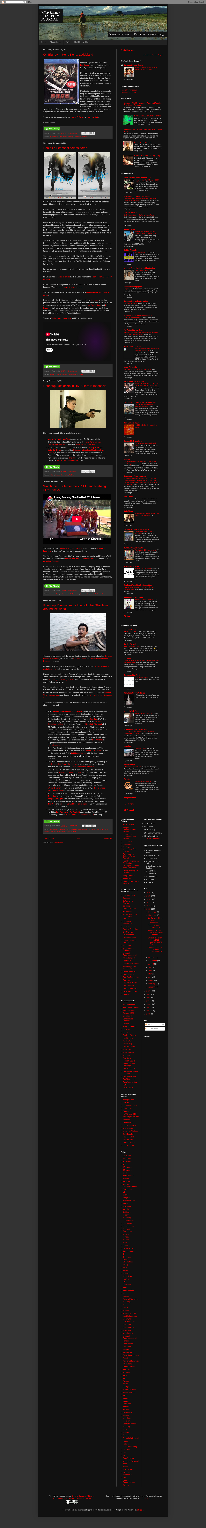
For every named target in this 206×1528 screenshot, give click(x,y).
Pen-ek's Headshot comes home (65, 148)
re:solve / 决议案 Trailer (143, 568)
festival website (54, 745)
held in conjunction (78, 753)
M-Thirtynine (127, 1319)
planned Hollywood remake (67, 460)
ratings (125, 1395)
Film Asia (126, 1029)
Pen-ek (81, 374)
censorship (127, 1218)
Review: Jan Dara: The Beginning (147, 156)
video (125, 1464)
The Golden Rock (129, 1076)
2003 (148, 1014)
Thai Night (52, 796)
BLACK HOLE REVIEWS (133, 548)
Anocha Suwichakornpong (130, 1185)
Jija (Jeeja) (127, 1302)
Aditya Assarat (128, 1176)
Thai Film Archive (81, 42)
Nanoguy (126, 1055)
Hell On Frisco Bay (131, 250)
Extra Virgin (127, 912)
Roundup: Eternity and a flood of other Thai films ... (155, 950)
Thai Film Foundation (131, 977)
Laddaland (84, 65)
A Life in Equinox (129, 1005)
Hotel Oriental (128, 1038)
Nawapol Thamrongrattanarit (130, 954)
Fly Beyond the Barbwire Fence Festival (129, 856)
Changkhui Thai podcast (143, 781)
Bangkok (53, 374)
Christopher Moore (130, 1105)
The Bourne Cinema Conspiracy (130, 1072)
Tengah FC (128, 289)
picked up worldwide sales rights (74, 804)
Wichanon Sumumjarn (127, 1473)
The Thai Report (129, 1143)
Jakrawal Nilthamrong (131, 1299)
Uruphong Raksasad (131, 1461)
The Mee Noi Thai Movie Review (136, 529)
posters (125, 1384)
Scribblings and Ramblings (129, 1065)
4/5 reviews (127, 1167)
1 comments (72, 133)
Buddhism (126, 1212)
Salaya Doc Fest (129, 876)
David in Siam (128, 1108)
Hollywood (127, 1285)
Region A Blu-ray (77, 117)
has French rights (94, 305)
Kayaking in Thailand (131, 1117)
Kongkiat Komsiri (129, 1313)
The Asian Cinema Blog (133, 330)
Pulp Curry (127, 1058)
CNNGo (126, 1103)
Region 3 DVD (92, 117)
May (150, 974)
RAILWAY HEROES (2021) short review (137, 369)
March (151, 980)
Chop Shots (127, 841)
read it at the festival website (70, 287)
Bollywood (127, 1206)
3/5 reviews (127, 1161)
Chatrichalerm (128, 1221)
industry (70, 136)
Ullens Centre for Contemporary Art (79, 815)
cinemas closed (79, 659)
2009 (148, 994)
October (151, 958)
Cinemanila (127, 844)
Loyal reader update (142, 677)
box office (126, 1209)
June (150, 971)
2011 (148, 909)
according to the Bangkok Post (61, 679)
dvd (56, 136)
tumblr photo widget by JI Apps (153, 55)
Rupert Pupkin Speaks (132, 347)
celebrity (126, 1215)
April (150, 977)
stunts (92, 594)
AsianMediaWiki (129, 1010)
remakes (126, 1401)
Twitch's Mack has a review (82, 767)
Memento (94, 300)
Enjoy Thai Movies (130, 1027)
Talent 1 (126, 1435)
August (151, 964)
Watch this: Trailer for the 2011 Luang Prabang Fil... (155, 941)
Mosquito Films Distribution (128, 949)
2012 (148, 906)
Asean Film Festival (94, 751)
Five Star (126, 1279)
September (152, 961)
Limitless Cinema (130, 630)
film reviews (127, 1276)
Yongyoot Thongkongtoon (129, 1481)
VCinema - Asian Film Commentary (138, 316)
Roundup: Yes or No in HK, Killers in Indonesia (74, 386)
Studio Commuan (129, 971)
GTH (60, 136)
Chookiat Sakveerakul (127, 1230)
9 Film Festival (128, 825)
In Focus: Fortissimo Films (70, 772)
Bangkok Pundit (130, 798)
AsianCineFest (129, 229)
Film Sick (126, 1032)
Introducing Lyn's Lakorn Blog (135, 730)
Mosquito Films (128, 1328)
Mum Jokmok (128, 1333)
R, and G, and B (129, 1061)
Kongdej (126, 1310)
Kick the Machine (129, 938)
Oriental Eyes (128, 1344)
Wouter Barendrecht (56, 788)
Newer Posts (49, 838)
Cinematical (127, 1016)
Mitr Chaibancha (129, 1322)
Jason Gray (127, 1041)
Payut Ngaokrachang (131, 1355)
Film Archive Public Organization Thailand (130, 917)
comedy (126, 1237)
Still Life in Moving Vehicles (134, 693)
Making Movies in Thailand (129, 942)
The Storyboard (129, 1079)
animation (126, 1181)
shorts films (127, 1421)
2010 (148, 991)
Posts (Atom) (58, 842)
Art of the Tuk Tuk (130, 711)
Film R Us (126, 926)
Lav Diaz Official (129, 1047)
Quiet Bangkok (128, 1134)
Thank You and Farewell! (132, 318)
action (52, 594)
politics (125, 1375)
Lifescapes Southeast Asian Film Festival (131, 867)
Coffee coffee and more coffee (136, 301)
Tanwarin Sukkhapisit (131, 1438)
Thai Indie (126, 980)
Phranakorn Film (129, 958)
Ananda (126, 1179)
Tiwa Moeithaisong (130, 1447)
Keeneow (126, 1120)
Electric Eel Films (129, 909)
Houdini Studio (128, 935)
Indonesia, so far (140, 748)
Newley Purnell (130, 644)
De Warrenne (128, 1248)
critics (125, 1243)
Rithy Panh (127, 1404)
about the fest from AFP (85, 444)
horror (65, 136)
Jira (124, 1305)
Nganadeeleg (128, 1128)
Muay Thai (127, 1330)
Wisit (68, 831)
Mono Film (127, 945)
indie (70, 374)
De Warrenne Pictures (128, 902)
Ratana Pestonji (129, 1392)
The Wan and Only (130, 1082)
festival (125, 1270)
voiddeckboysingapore (133, 287)
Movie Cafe (127, 1049)
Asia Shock (128, 497)
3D (124, 1164)
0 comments (72, 371)
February (152, 984)
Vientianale (127, 878)
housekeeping (128, 1290)
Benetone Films (129, 895)
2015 (148, 896)
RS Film (126, 1410)
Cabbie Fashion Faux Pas (144, 713)
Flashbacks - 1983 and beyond (145, 550)
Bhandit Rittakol (129, 1201)
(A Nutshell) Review (131, 566)
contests (126, 1240)
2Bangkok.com (128, 1100)
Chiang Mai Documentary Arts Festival (129, 837)
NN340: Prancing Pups (132, 646)
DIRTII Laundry (129, 810)
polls (124, 1378)
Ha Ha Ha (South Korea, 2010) (145, 599)
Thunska (126, 994)
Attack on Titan (129, 499)
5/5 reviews (127, 1170)
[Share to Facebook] (90, 133)
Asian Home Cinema (131, 1007)
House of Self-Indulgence (133, 441)
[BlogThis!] (85, 133)
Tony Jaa (126, 1450)
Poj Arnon (126, 1372)
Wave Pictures (128, 1470)
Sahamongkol (84, 594)
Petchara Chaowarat (130, 1361)
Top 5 (125, 1452)
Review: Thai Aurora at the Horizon (147, 116)
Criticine (126, 1024)
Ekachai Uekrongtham (128, 1261)
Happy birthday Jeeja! (142, 142)
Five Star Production (130, 929)
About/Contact (55, 42)
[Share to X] (88, 133)
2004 (148, 1011)
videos (103, 594)
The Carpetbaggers (130, 303)
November (152, 915)
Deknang (126, 906)
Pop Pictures (127, 961)
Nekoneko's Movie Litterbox (135, 476)
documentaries (128, 1251)
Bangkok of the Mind (132, 675)
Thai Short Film (128, 986)
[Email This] (82, 133)
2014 (148, 899)
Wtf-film (127, 616)
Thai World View (129, 1069)
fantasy (62, 594)
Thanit (125, 1441)
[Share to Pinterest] (93, 133)
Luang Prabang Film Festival (70, 548)
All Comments (152, 1029)
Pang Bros (99, 829)
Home (43, 42)
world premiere (64, 277)
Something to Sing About (133, 597)
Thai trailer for (61, 318)
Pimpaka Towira (129, 1367)
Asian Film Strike (130, 367)
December (152, 912)
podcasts (126, 1369)
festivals (65, 374)
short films (126, 1418)
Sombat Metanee (129, 1424)
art (124, 1192)
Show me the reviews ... (153, 838)
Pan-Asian (77, 136)
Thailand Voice (128, 1137)
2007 (148, 1001)
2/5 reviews (127, 1159)
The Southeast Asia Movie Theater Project (140, 402)
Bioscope (126, 898)
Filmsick (127, 460)
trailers (97, 594)
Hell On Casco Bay (141, 252)
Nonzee (126, 1341)
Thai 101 (127, 779)
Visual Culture (128, 1088)
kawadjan (127, 746)
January (151, 987)
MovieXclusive (128, 1052)
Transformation (128, 1458)
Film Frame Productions (127, 922)
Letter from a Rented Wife (132, 767)
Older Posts (107, 838)
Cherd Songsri (128, 1226)
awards (125, 1195)
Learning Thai (128, 1123)
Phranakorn (127, 1364)
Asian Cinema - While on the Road (137, 178)
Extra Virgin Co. (145, 1498)
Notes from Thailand (130, 1131)
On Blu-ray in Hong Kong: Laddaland (68, 54)
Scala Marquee (128, 50)
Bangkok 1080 (128, 1013)
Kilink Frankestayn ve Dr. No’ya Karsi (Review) (140, 215)
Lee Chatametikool (130, 1316)
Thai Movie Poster (129, 983)
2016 (148, 893)
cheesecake (127, 1223)
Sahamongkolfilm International (129, 968)
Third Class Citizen (130, 991)
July (150, 967)
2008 (148, 998)
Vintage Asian (129, 765)
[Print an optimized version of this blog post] (52, 130)
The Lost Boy (128, 1140)
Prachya (126, 1387)
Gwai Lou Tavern (129, 1035)
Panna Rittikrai (128, 1352)
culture (59, 374)
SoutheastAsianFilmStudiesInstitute (138, 585)
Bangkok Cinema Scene (133, 65)
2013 (148, 902)
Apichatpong (54, 829)
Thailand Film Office (130, 989)
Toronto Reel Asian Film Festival (64, 764)
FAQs (67, 42)
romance (126, 1407)
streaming (126, 1427)
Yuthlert (71, 475)
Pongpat (126, 1381)
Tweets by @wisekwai (129, 90)
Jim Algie (127, 658)
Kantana (126, 1308)
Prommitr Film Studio (131, 964)
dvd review (127, 1257)
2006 (148, 1004)
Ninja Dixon (128, 511)
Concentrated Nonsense (128, 1020)
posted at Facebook (51, 561)
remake (126, 1398)
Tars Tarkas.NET (130, 213)
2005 (148, 1007)
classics (126, 1234)
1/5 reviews (127, 1156)
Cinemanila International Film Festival (67, 711)
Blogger (140, 1510)
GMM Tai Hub (128, 932)
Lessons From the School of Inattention (139, 268)
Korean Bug (127, 1044)
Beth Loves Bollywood (132, 423)
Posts (149, 1025)
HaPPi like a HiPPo (130, 1114)
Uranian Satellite (129, 1145)
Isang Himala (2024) (142, 270)
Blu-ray (52, 136)
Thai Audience (128, 974)
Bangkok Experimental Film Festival (129, 830)
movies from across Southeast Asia (79, 559)
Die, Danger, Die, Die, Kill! (134, 382)
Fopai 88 (126, 1111)
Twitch (125, 1085)
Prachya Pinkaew (50, 831)
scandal (126, 1415)
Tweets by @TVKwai (128, 92)
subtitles (84, 136)
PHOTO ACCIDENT (131, 632)
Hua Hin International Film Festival (131, 862)
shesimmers (129, 804)
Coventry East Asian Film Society (137, 196)
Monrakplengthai (129, 1126)
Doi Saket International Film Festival (129, 849)
